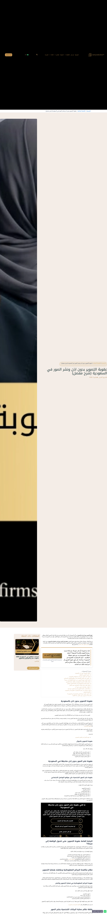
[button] (37, 55)
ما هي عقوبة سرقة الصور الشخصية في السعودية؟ (78, 693)
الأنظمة (68, 55)
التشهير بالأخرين (71, 859)
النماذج (57, 55)
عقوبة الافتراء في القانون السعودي (82, 737)
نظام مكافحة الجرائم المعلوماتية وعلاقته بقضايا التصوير (78, 681)
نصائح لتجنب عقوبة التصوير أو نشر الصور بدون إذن (79, 688)
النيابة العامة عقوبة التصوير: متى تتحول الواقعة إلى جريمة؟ (77, 680)
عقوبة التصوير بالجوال (84, 675)
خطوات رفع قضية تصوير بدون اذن (82, 687)
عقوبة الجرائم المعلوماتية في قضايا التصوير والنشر (78, 683)
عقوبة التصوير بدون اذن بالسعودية (82, 673)
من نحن (72, 55)
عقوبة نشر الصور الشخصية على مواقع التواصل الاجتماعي (76, 678)
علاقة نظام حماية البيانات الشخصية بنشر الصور (79, 685)
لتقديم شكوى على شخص (84, 644)
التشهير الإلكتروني (88, 726)
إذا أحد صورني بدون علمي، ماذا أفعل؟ (80, 695)
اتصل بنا (46, 55)
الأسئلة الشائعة (87, 692)
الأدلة (52, 55)
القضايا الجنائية (81, 111)
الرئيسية (77, 55)
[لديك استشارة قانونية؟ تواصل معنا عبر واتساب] (105, 911)
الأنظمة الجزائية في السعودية (74, 904)
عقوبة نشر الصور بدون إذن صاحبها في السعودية (79, 676)
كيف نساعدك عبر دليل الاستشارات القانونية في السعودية (77, 690)
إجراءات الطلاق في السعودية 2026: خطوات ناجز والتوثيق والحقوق (27, 657)
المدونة (62, 55)
